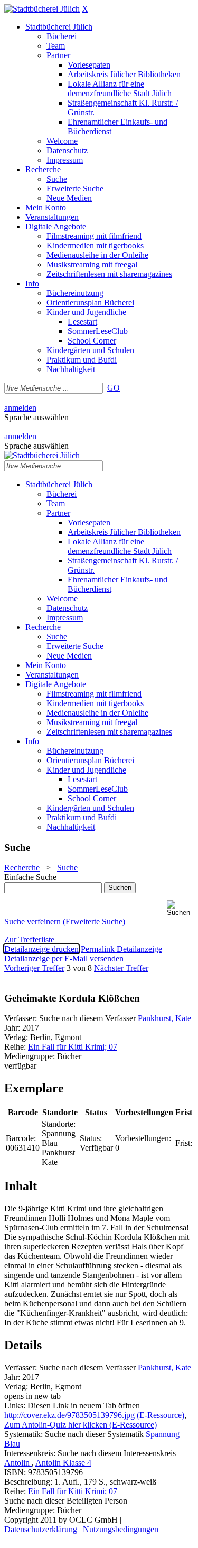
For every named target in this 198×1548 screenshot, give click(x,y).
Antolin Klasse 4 (63, 1462)
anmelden (20, 407)
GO (113, 387)
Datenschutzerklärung (40, 1529)
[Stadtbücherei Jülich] (42, 8)
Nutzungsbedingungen (120, 1529)
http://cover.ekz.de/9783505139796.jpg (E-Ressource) (94, 1415)
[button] (180, 908)
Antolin (18, 1462)
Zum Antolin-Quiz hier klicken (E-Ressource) (80, 1424)
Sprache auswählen (36, 417)
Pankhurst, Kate (164, 1018)
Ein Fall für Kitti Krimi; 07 (72, 1046)
